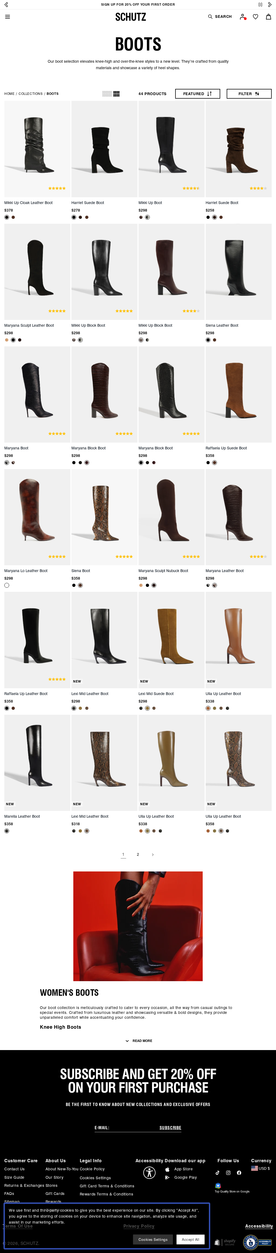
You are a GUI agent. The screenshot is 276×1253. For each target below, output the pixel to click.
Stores (52, 1185)
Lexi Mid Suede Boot (156, 693)
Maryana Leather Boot (225, 571)
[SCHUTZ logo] (131, 17)
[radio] (107, 93)
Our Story (54, 1177)
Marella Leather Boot (22, 816)
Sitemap (11, 1201)
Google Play (185, 1177)
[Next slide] (269, 4)
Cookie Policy (92, 1169)
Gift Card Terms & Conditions (107, 1186)
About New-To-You (62, 1169)
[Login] (242, 17)
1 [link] (123, 854)
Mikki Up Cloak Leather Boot (28, 203)
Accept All (190, 1239)
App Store (183, 1169)
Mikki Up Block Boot (88, 325)
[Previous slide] (6, 4)
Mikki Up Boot (150, 203)
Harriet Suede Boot (87, 203)
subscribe (170, 1127)
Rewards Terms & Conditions (106, 1194)
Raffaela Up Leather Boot (25, 693)
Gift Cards (55, 1193)
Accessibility (259, 1226)
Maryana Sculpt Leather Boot (29, 325)
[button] (219, 16)
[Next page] (152, 855)
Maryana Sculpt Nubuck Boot (163, 571)
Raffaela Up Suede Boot (226, 448)
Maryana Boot (16, 448)
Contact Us (14, 1169)
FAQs (9, 1193)
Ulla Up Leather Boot (223, 693)
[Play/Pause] (260, 4)
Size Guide (14, 1177)
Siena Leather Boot (222, 325)
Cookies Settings (95, 1178)
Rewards (53, 1201)
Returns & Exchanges (24, 1185)
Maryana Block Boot (88, 448)
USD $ (264, 1168)
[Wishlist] (255, 17)
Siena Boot (80, 571)
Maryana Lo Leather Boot (25, 571)
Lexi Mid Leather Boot (89, 693)
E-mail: (102, 1127)
